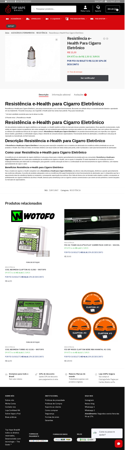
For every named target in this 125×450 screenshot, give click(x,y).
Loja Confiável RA (12, 410)
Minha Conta (85, 11)
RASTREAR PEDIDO (23, 1)
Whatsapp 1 (90, 407)
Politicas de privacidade (55, 400)
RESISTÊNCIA (41, 33)
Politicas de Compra (53, 403)
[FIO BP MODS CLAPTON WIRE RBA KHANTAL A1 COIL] (92, 317)
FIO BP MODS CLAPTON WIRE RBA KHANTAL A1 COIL (87, 349)
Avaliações (78, 94)
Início (7, 33)
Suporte (98, 11)
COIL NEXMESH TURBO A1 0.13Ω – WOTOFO (24, 349)
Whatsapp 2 (90, 410)
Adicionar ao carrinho (92, 286)
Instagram (89, 400)
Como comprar (51, 410)
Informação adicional (61, 94)
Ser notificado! (33, 286)
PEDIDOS (10, 1)
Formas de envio (52, 417)
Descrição (43, 94)
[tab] (43, 93)
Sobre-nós (9, 400)
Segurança (49, 413)
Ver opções (92, 366)
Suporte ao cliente (53, 407)
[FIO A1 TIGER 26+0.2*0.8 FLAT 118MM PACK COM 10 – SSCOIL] (92, 224)
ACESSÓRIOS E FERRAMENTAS (23, 33)
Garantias (49, 420)
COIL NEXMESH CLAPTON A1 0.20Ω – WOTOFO (25, 269)
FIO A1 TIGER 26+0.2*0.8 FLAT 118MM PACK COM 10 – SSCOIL (92, 245)
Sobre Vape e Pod (12, 413)
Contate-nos (10, 407)
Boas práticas (10, 417)
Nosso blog (89, 403)
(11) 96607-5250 (113, 1)
